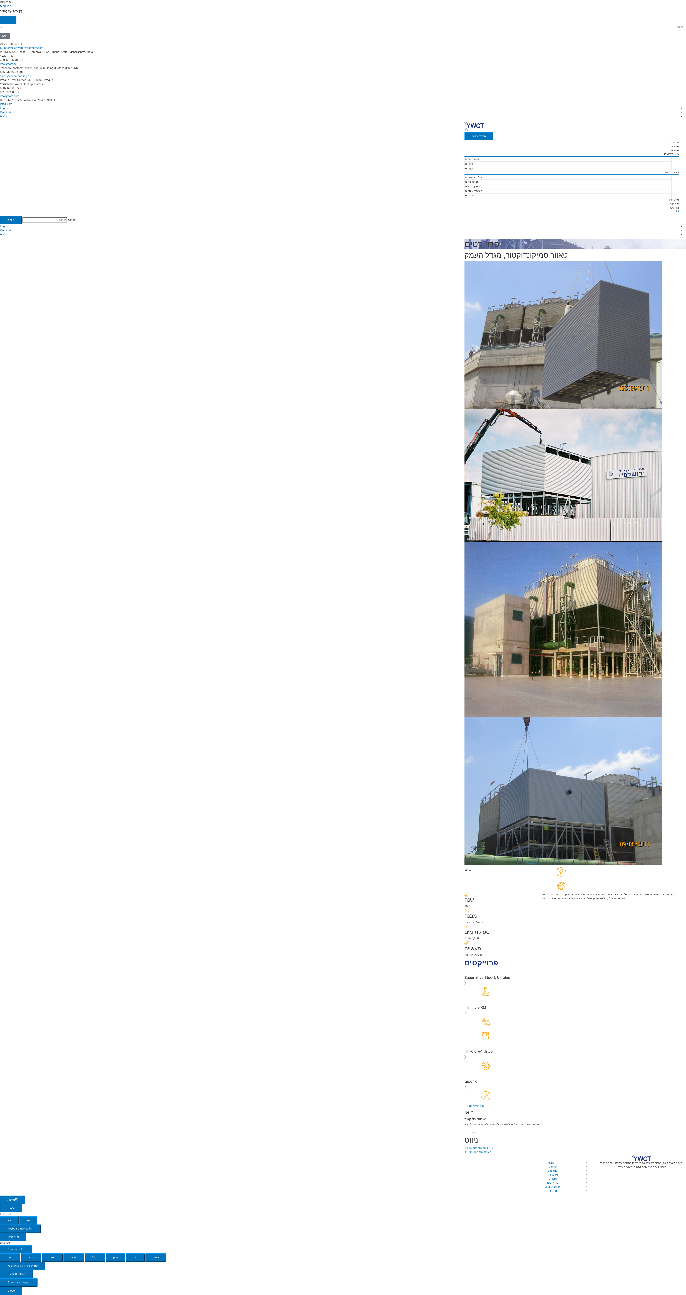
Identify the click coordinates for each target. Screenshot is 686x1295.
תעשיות (674, 146)
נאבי (10, 1257)
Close (11, 1208)
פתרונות (674, 142)
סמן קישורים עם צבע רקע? (23, 1266)
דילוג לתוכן (6, 104)
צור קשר (674, 207)
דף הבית (553, 1162)
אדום (73, 1257)
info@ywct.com (9, 96)
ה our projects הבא (477, 1152)
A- (28, 1220)
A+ (9, 1220)
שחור (156, 1257)
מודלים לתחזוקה (474, 177)
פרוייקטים (673, 203)
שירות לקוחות (671, 172)
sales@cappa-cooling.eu (15, 76)
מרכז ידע (674, 199)
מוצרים (675, 150)
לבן (135, 1257)
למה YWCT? (671, 154)
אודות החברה (472, 159)
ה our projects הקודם (479, 1147)
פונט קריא (13, 1237)
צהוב (31, 1257)
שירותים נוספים (474, 191)
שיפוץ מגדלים (472, 186)
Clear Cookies (16, 1274)
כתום (52, 1257)
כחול (95, 1257)
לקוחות (469, 168)
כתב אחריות (472, 195)
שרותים (469, 164)
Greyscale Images (19, 1282)
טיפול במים (471, 182)
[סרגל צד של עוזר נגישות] (12, 1200)
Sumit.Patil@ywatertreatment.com (21, 47)
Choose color (16, 1249)
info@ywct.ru (8, 64)
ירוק (115, 1257)
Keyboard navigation (20, 1228)
